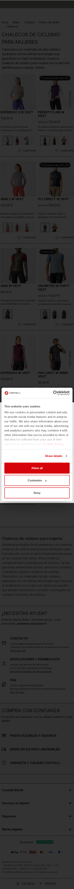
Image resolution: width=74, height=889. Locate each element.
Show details (53, 456)
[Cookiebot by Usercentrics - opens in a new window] (53, 393)
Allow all (37, 467)
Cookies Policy (53, 444)
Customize (35, 480)
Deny (37, 492)
